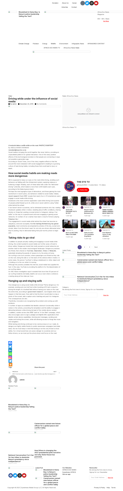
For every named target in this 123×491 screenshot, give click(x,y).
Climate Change (24, 44)
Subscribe (83, 190)
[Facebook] (10, 343)
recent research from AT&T (17, 196)
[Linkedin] (10, 350)
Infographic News (78, 44)
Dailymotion (38, 251)
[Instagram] (10, 357)
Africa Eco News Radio (71, 48)
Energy (44, 44)
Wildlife (53, 44)
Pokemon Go (12, 219)
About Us (65, 3)
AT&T (31, 312)
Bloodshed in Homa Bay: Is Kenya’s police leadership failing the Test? (29, 14)
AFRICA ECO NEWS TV (52, 48)
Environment (63, 44)
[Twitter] (10, 346)
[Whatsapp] (10, 354)
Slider (10, 96)
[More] (10, 364)
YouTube (30, 251)
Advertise (65, 7)
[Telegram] (10, 361)
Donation (55, 3)
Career (74, 3)
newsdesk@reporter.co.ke (17, 150)
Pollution (36, 44)
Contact (74, 7)
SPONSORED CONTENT (96, 44)
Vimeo (45, 251)
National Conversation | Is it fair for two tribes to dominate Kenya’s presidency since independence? (95, 279)
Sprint (41, 315)
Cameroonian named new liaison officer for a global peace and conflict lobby (47, 426)
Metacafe (53, 251)
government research (35, 292)
